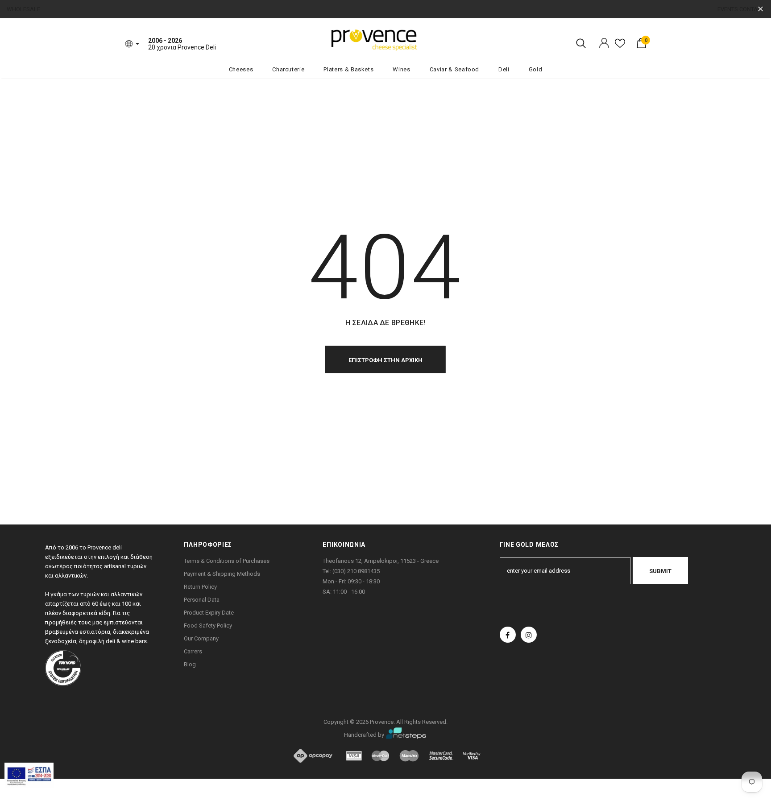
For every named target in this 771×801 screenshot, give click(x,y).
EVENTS (727, 9)
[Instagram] (529, 635)
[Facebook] (508, 635)
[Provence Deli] (419, 39)
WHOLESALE (23, 9)
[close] (760, 9)
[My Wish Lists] (620, 46)
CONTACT (751, 9)
